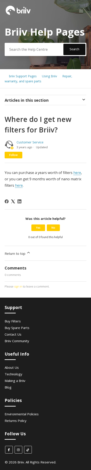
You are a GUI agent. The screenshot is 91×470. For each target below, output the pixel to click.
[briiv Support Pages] (18, 14)
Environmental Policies (22, 414)
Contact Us (13, 334)
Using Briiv (49, 76)
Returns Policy (16, 420)
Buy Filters (13, 321)
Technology (13, 374)
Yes (38, 228)
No (53, 228)
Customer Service (30, 142)
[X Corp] (13, 201)
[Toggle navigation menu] (81, 11)
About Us (12, 367)
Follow (13, 155)
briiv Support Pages (23, 76)
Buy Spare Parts (17, 327)
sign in (18, 286)
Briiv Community (17, 341)
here (77, 172)
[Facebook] (7, 201)
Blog (8, 387)
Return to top (15, 253)
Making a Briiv (15, 380)
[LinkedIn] (19, 201)
